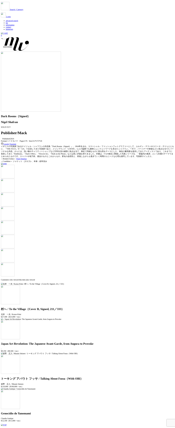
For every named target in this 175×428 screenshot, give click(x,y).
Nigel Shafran (21, 159)
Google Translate (9, 144)
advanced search (12, 21)
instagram (9, 29)
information (10, 25)
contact (8, 27)
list (7, 23)
